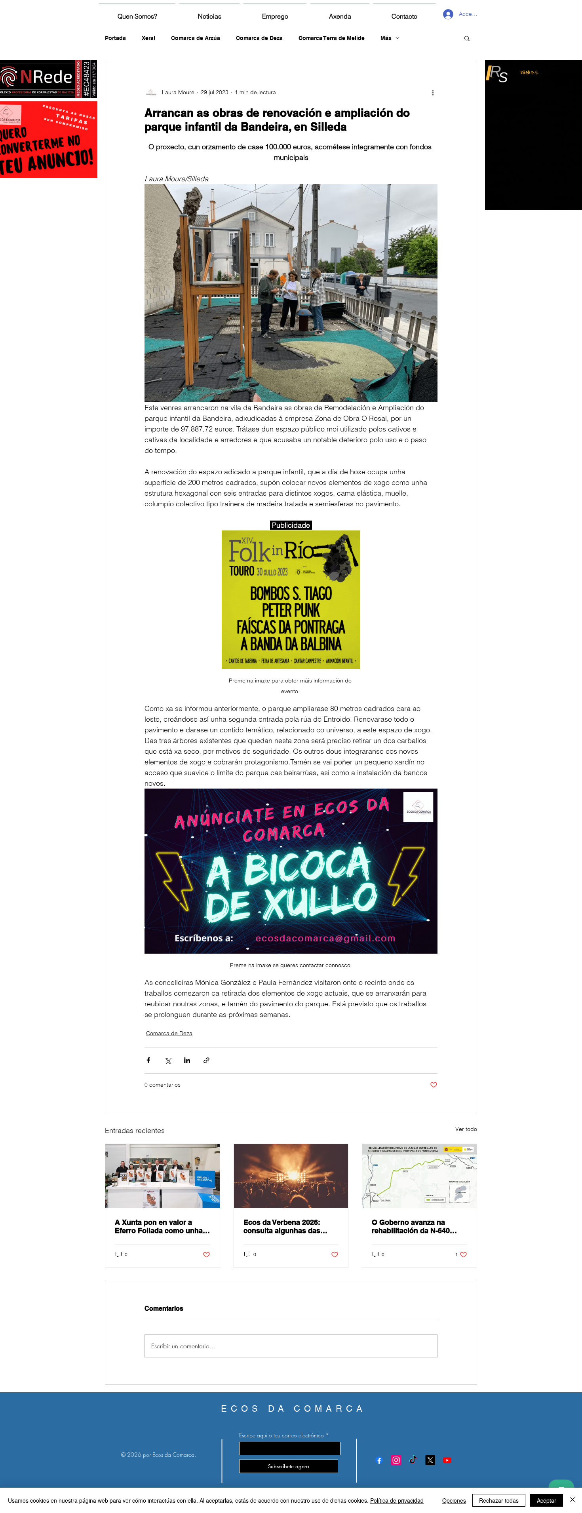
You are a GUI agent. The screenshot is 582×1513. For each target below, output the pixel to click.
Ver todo (466, 1129)
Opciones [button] (454, 1500)
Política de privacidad (397, 1500)
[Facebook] (379, 1460)
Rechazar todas (499, 1500)
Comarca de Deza (259, 38)
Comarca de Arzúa (195, 38)
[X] (430, 1460)
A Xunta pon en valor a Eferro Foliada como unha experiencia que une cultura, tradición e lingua (159, 1226)
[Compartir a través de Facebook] (148, 1060)
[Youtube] (447, 1460)
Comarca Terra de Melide (332, 38)
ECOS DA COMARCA (293, 1409)
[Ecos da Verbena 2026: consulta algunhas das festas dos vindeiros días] (291, 1176)
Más (386, 38)
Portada (115, 38)
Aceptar (546, 1500)
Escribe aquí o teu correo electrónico (281, 1435)
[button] (467, 38)
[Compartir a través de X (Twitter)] (167, 1060)
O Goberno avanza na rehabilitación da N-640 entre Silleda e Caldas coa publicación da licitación (416, 1226)
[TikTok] (413, 1460)
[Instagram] (396, 1460)
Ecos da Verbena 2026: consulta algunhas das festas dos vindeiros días (286, 1226)
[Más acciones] (432, 92)
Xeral (148, 38)
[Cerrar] (572, 1500)
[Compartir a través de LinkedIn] (187, 1060)
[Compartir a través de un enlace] (206, 1060)
